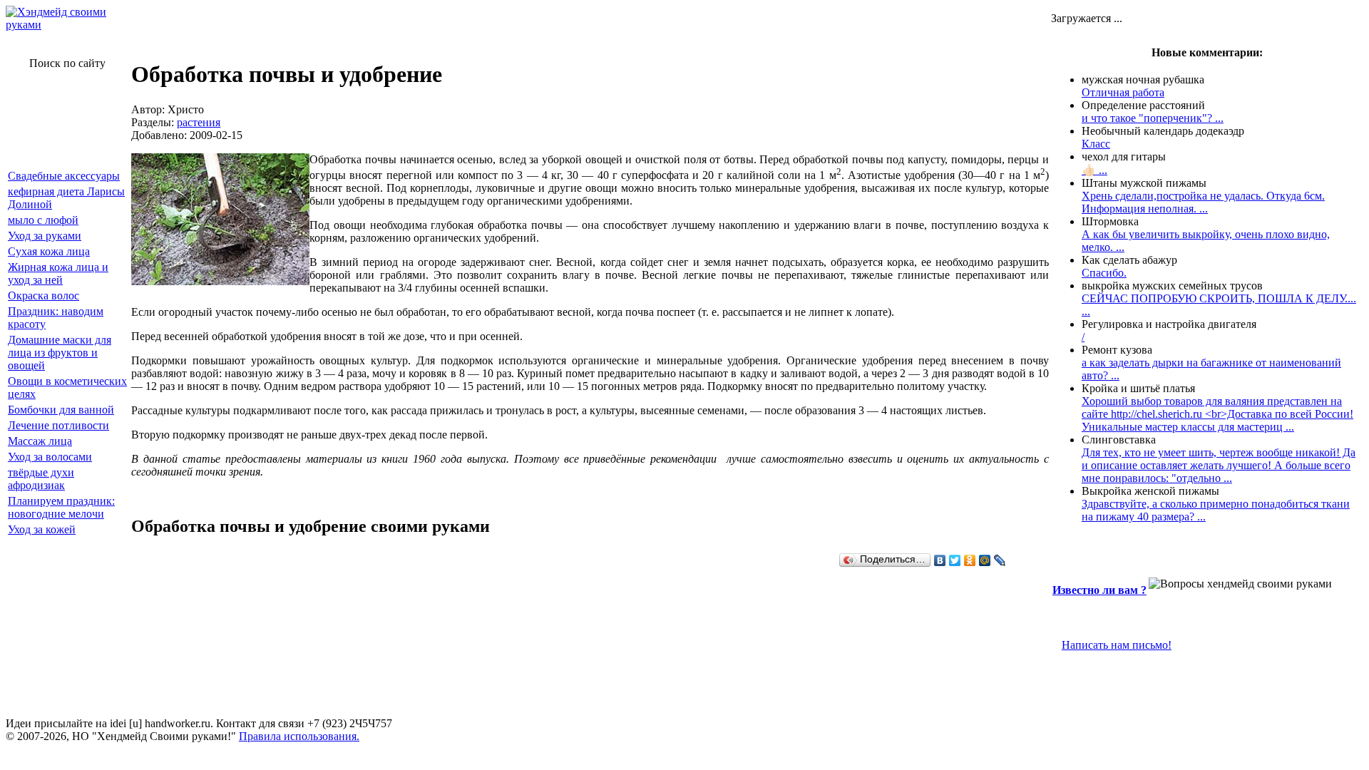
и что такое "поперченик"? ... (1153, 118)
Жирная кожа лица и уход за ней (58, 273)
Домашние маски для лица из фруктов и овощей (59, 352)
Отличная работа (1123, 92)
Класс (1096, 144)
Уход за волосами (50, 457)
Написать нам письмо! (1116, 645)
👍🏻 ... (1094, 170)
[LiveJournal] (1000, 560)
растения (198, 122)
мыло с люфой (43, 220)
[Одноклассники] (970, 560)
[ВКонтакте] (940, 560)
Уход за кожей (42, 529)
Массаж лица (40, 441)
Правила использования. (299, 736)
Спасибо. (1104, 273)
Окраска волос (43, 295)
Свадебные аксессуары (64, 176)
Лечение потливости (58, 425)
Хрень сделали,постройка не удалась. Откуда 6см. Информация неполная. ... (1203, 202)
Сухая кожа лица (49, 251)
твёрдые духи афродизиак (41, 478)
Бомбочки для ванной (61, 410)
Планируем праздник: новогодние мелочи (61, 507)
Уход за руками (44, 236)
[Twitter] (955, 560)
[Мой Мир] (985, 560)
